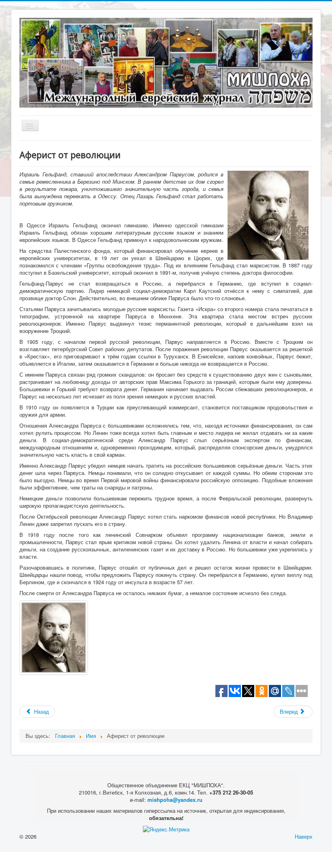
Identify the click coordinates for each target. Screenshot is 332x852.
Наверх (304, 836)
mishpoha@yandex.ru (174, 799)
